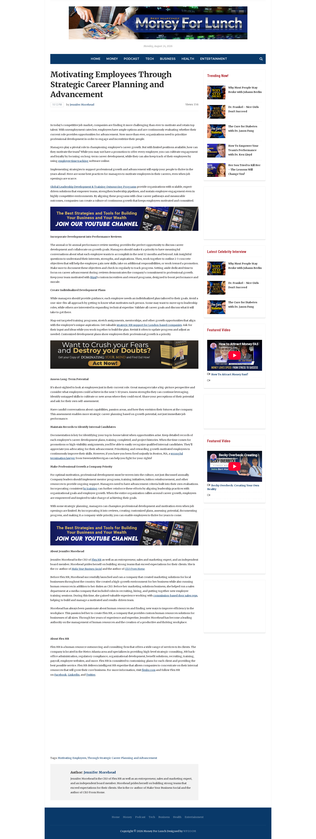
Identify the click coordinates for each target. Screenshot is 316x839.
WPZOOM (189, 831)
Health (188, 59)
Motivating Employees (72, 758)
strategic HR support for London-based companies (149, 325)
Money (112, 59)
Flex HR (96, 559)
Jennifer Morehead (82, 104)
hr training (90, 488)
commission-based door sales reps (175, 595)
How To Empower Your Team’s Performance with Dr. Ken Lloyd (243, 150)
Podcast (131, 59)
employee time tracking (73, 161)
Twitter (90, 674)
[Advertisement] (124, 722)
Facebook (60, 674)
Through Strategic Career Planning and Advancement (122, 758)
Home (95, 59)
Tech (149, 59)
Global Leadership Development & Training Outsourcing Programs (93, 186)
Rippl (93, 277)
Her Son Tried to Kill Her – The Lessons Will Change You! (244, 170)
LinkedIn (74, 674)
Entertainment (213, 59)
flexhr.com (148, 670)
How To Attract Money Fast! (229, 374)
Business (168, 59)
